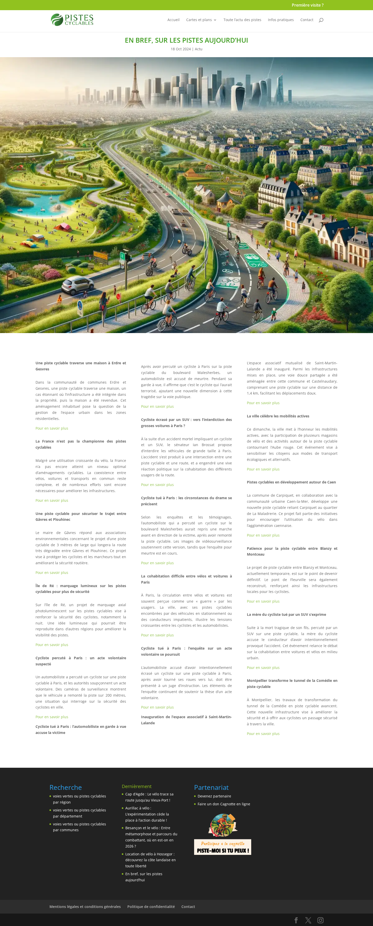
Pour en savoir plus (52, 428)
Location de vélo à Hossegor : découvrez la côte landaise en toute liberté (150, 860)
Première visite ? (308, 5)
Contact (306, 20)
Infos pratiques (281, 20)
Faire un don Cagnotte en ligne (224, 804)
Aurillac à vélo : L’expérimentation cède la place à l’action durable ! (147, 814)
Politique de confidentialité (151, 906)
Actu (198, 48)
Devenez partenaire (214, 796)
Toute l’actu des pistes (242, 20)
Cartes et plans (199, 20)
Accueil (173, 20)
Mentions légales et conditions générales (85, 906)
